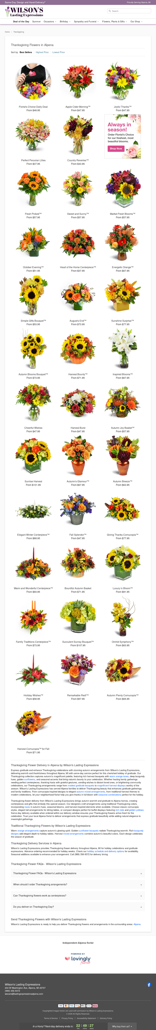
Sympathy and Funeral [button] (85, 21)
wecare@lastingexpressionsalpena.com (24, 993)
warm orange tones (119, 776)
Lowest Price (58, 52)
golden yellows (136, 809)
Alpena (137, 924)
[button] (148, 1017)
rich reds (119, 809)
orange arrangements (28, 830)
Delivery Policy (106, 1018)
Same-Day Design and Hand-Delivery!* (25, 2)
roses (27, 806)
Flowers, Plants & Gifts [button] (113, 21)
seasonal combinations (109, 794)
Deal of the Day (21, 21)
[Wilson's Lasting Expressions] (27, 12)
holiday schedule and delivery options (105, 851)
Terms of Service (51, 1018)
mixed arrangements (73, 833)
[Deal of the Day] (122, 136)
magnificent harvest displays (111, 785)
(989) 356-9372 (12, 990)
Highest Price (42, 52)
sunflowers (29, 779)
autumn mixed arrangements (90, 791)
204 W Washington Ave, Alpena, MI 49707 (25, 987)
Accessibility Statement (86, 1018)
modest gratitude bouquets (81, 785)
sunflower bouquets (89, 830)
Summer (36, 21)
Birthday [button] (64, 21)
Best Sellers (26, 52)
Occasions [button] (49, 21)
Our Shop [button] (136, 21)
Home (7, 31)
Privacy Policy (67, 1018)
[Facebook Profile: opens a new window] (149, 984)
